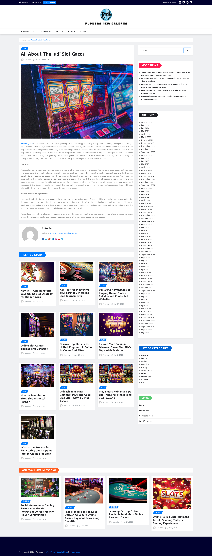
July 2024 (145, 191)
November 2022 (147, 248)
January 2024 (146, 209)
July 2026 (145, 125)
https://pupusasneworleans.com (63, 233)
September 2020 (148, 326)
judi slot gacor (27, 143)
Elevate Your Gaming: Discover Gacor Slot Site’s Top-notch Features (115, 347)
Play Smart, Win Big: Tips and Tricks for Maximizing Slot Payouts (115, 394)
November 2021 (147, 284)
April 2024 (145, 200)
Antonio (28, 60)
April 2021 (145, 305)
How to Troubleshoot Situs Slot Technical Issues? (34, 398)
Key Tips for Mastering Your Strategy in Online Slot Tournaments (74, 292)
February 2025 (147, 170)
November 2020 (147, 320)
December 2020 (147, 317)
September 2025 (148, 152)
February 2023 (147, 239)
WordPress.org (145, 421)
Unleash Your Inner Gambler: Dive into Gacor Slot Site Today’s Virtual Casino (76, 396)
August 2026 (146, 122)
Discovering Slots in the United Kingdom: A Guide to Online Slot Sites (76, 347)
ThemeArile (75, 552)
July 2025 (145, 158)
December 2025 (147, 143)
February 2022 (147, 275)
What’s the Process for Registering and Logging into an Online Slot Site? (36, 450)
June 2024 (145, 194)
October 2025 (146, 149)
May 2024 (145, 197)
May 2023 (145, 233)
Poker (71, 32)
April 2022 (145, 269)
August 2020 (146, 329)
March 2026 (146, 137)
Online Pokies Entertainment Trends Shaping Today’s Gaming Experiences (171, 520)
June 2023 (145, 230)
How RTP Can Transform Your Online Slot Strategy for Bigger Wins (37, 293)
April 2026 (145, 134)
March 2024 (146, 203)
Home (23, 40)
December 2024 (147, 176)
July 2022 (145, 260)
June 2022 (145, 263)
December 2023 (147, 212)
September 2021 (148, 290)
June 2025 (145, 161)
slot (35, 32)
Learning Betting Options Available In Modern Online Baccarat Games (126, 514)
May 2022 (145, 266)
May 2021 (145, 302)
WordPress (50, 552)
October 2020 (146, 323)
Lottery (83, 32)
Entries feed (144, 410)
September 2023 (148, 221)
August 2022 (146, 257)
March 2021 (146, 308)
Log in (141, 405)
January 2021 (146, 314)
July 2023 (145, 227)
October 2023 (146, 218)
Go (187, 50)
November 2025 (147, 146)
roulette (144, 379)
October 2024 (146, 182)
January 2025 (146, 173)
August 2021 (146, 293)
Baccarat (145, 355)
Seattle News (62, 552)
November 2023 (147, 215)
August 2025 (146, 155)
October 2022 (146, 251)
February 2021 (147, 311)
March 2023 (146, 236)
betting (60, 32)
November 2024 (147, 179)
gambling (47, 32)
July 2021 (145, 296)
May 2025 (145, 164)
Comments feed (146, 416)
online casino (146, 370)
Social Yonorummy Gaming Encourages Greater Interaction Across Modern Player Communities (37, 510)
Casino (25, 32)
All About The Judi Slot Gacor (39, 40)
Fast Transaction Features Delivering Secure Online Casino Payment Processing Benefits (82, 516)
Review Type (146, 376)
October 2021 (146, 287)
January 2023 (146, 242)
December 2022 (147, 245)
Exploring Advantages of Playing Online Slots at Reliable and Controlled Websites (114, 294)
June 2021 (145, 299)
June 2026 (145, 128)
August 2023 (146, 224)
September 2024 (148, 185)
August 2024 (146, 188)
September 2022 (148, 254)
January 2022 (146, 278)
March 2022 (146, 272)
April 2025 (145, 167)
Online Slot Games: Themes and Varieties (34, 347)
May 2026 (145, 131)
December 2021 (147, 281)
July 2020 (145, 332)
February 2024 (147, 206)
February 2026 (147, 140)
